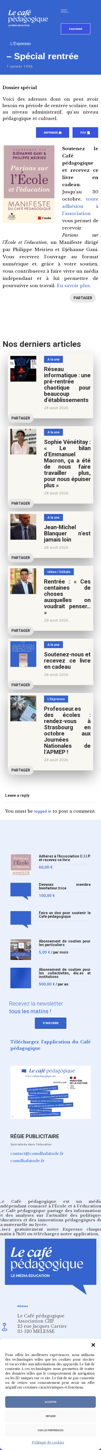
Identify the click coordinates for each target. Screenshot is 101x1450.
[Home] (30, 34)
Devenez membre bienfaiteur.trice (65, 886)
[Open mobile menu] (66, 11)
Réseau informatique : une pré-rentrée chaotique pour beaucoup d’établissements (67, 384)
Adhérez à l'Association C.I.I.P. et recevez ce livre (65, 858)
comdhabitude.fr (27, 1160)
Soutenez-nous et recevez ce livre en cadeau (67, 660)
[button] (93, 1345)
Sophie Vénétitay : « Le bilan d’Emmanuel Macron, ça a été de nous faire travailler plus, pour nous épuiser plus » (67, 463)
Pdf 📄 (85, 132)
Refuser (50, 1416)
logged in (42, 811)
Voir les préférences (50, 1430)
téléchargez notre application (66, 1233)
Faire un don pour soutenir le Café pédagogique (65, 915)
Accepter (50, 1402)
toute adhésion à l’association (80, 206)
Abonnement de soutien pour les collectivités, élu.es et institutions (65, 973)
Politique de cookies (48, 1442)
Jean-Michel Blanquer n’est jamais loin (67, 533)
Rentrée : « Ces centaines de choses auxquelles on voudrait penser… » (67, 597)
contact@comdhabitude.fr (37, 1153)
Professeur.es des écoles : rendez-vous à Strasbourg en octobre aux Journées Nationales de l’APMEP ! (67, 730)
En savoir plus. (74, 285)
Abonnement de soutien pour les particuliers (65, 943)
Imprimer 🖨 (52, 132)
